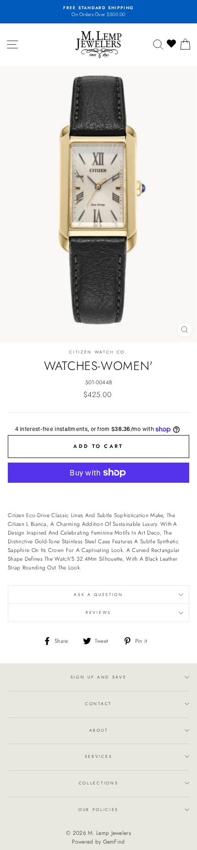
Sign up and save (99, 677)
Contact (98, 703)
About (98, 730)
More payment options (98, 493)
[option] (98, 12)
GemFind (114, 842)
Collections (98, 783)
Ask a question (98, 594)
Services (98, 756)
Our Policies (98, 809)
